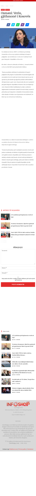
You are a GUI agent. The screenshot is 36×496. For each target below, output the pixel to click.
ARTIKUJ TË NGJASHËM (11, 210)
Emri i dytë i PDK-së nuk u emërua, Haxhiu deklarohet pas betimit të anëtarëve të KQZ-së (23, 235)
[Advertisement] (18, 309)
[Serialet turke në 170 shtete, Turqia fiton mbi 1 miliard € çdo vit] (6, 381)
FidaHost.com (13, 449)
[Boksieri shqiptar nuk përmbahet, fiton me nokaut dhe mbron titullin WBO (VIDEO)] (6, 390)
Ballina (2, 5)
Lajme (7, 5)
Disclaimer (30, 449)
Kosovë (11, 5)
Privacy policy (22, 449)
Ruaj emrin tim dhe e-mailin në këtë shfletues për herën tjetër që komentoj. (18, 279)
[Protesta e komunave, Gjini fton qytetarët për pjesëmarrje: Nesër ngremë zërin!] (5, 225)
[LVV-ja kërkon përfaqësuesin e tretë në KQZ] (5, 217)
